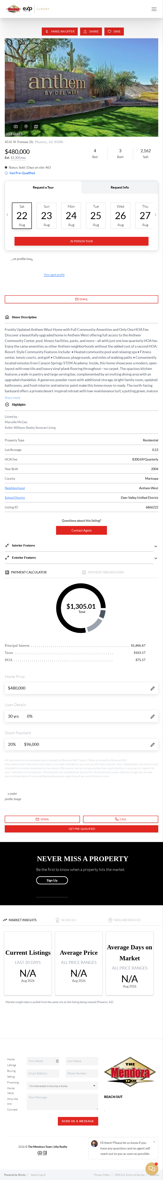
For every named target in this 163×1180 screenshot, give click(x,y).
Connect (12, 1109)
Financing (13, 1082)
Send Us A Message (78, 1121)
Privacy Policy (102, 1174)
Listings (11, 1065)
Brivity (22, 1174)
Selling (11, 1076)
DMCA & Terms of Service (130, 1174)
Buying (11, 1070)
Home (11, 1059)
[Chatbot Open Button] (152, 1168)
